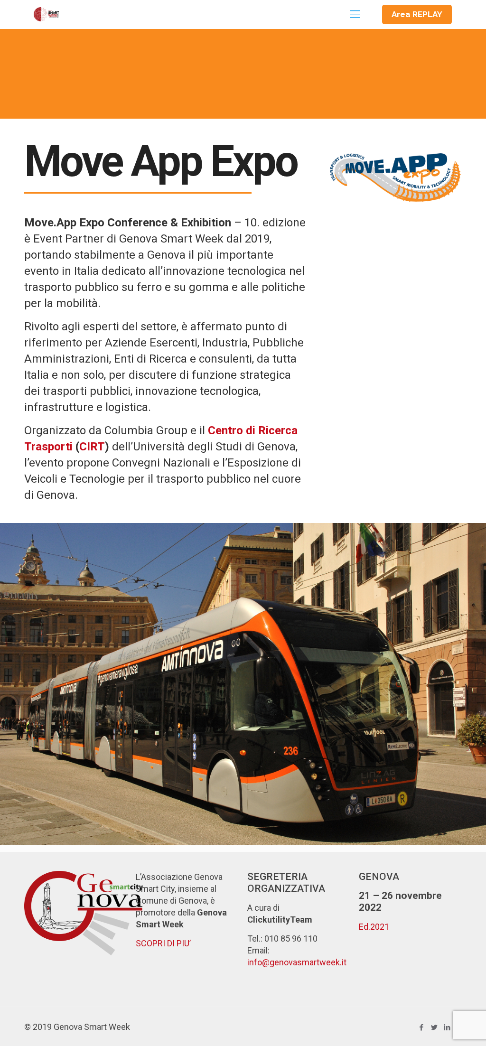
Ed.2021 (374, 927)
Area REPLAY (417, 14)
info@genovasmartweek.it (296, 962)
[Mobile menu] (355, 14)
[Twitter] (434, 1027)
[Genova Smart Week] (46, 14)
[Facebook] (422, 1027)
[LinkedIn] (447, 1027)
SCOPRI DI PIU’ (163, 943)
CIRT (92, 446)
